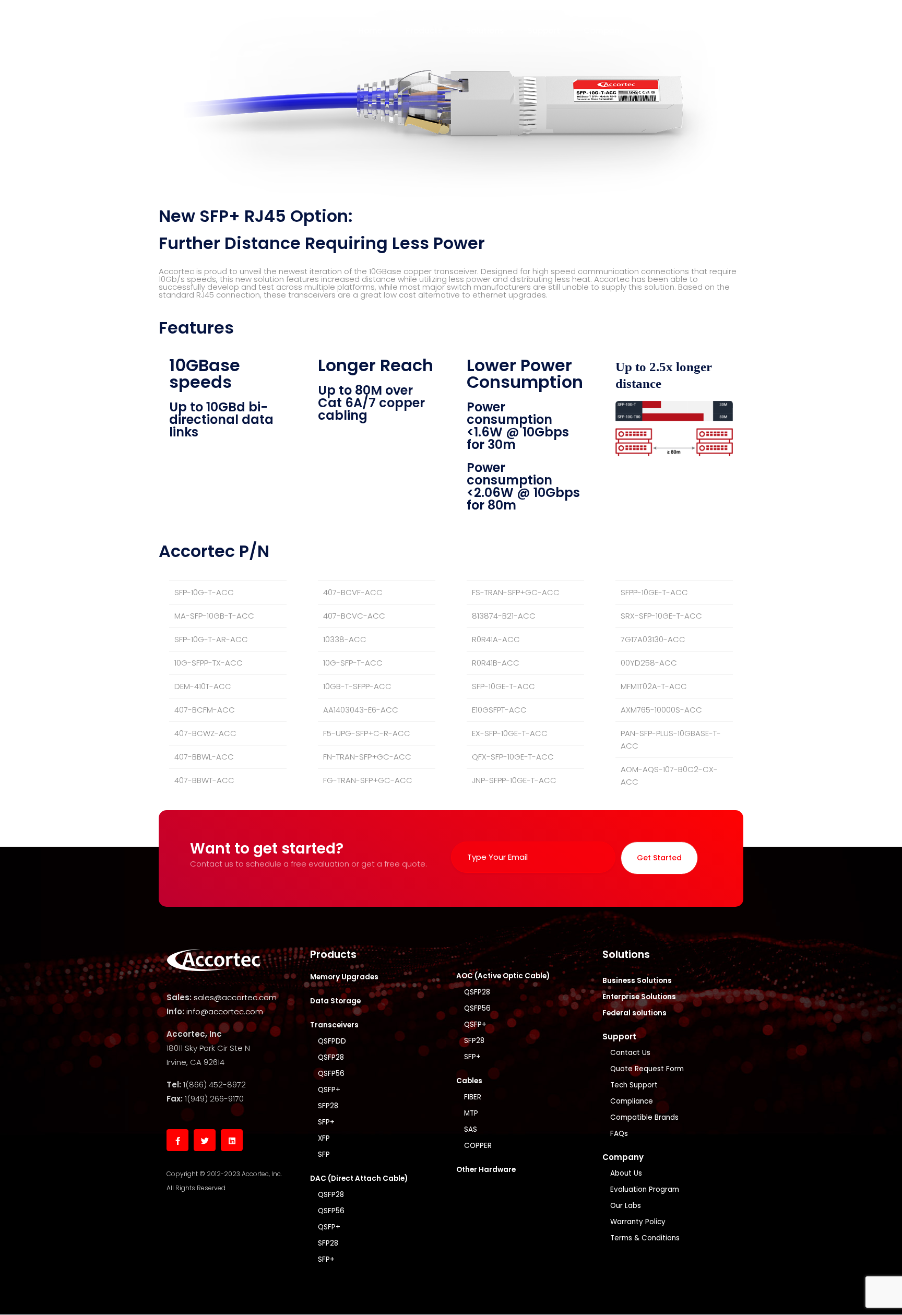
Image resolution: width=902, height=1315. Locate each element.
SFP (324, 1154)
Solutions (485, 30)
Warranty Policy (638, 1222)
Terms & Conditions (645, 1238)
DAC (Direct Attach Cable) (359, 1178)
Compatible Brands (644, 1117)
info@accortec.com (224, 1011)
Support (544, 30)
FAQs (619, 1134)
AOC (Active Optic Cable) (503, 976)
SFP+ (326, 1122)
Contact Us (630, 1053)
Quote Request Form (647, 1069)
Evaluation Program (644, 1189)
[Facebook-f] (177, 1140)
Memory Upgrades (344, 977)
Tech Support (634, 1085)
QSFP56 (331, 1074)
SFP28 (328, 1106)
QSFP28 (331, 1057)
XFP (324, 1138)
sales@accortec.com (235, 997)
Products (424, 30)
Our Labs (625, 1206)
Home (370, 30)
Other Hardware (486, 1170)
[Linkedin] (232, 1140)
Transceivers (334, 1025)
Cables (469, 1081)
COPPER (478, 1146)
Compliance (631, 1101)
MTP (471, 1113)
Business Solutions (637, 981)
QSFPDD (332, 1041)
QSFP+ (329, 1090)
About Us (626, 1173)
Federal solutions (634, 1013)
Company (604, 30)
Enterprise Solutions (639, 997)
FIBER (472, 1097)
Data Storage (335, 1001)
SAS (470, 1129)
